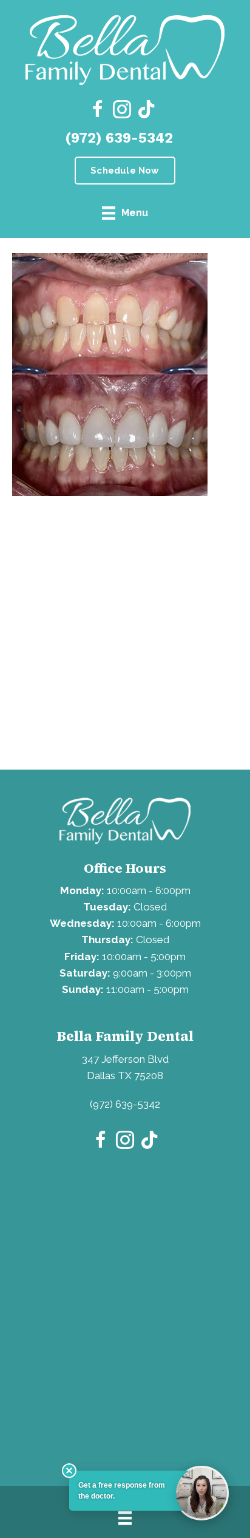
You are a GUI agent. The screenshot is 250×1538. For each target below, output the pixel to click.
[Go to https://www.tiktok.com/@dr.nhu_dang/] (146, 110)
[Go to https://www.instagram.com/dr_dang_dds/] (122, 111)
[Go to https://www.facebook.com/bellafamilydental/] (98, 111)
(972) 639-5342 (119, 138)
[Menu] (125, 1518)
